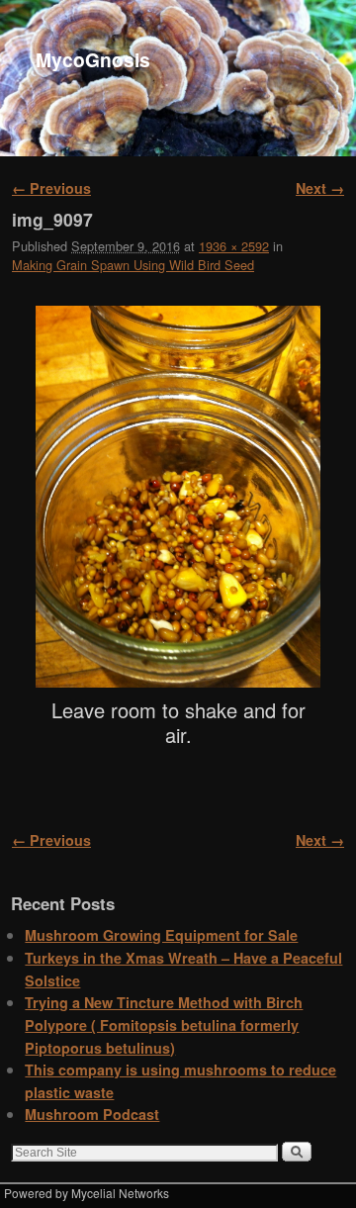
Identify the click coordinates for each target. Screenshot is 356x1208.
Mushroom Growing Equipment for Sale (161, 935)
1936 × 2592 (234, 245)
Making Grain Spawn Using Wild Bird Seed (133, 264)
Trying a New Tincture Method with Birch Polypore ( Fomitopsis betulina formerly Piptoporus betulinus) (164, 1024)
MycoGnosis (93, 59)
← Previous (51, 188)
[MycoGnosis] (178, 78)
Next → (320, 188)
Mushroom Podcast (92, 1114)
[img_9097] (178, 497)
